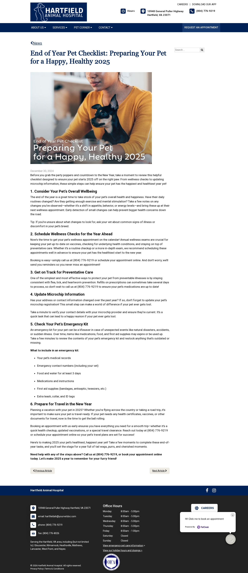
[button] (231, 539)
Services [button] (59, 27)
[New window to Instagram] (214, 491)
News (37, 43)
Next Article (158, 470)
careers (207, 508)
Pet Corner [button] (82, 27)
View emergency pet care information (123, 545)
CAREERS (182, 4)
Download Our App (204, 4)
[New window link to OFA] (112, 562)
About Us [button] (37, 27)
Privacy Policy (36, 568)
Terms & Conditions (54, 568)
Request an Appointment (201, 27)
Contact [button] (105, 27)
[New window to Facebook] (207, 491)
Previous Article (43, 470)
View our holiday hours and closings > (122, 550)
